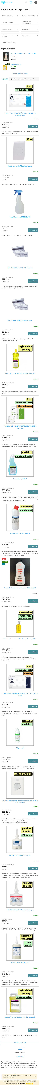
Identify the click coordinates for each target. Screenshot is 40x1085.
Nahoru (20, 1056)
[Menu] (36, 2)
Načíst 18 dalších (20, 1042)
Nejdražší (12, 79)
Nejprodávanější (21, 79)
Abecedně (31, 79)
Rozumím (29, 1083)
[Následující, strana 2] (20, 1048)
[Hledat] (26, 2)
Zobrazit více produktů (19, 73)
